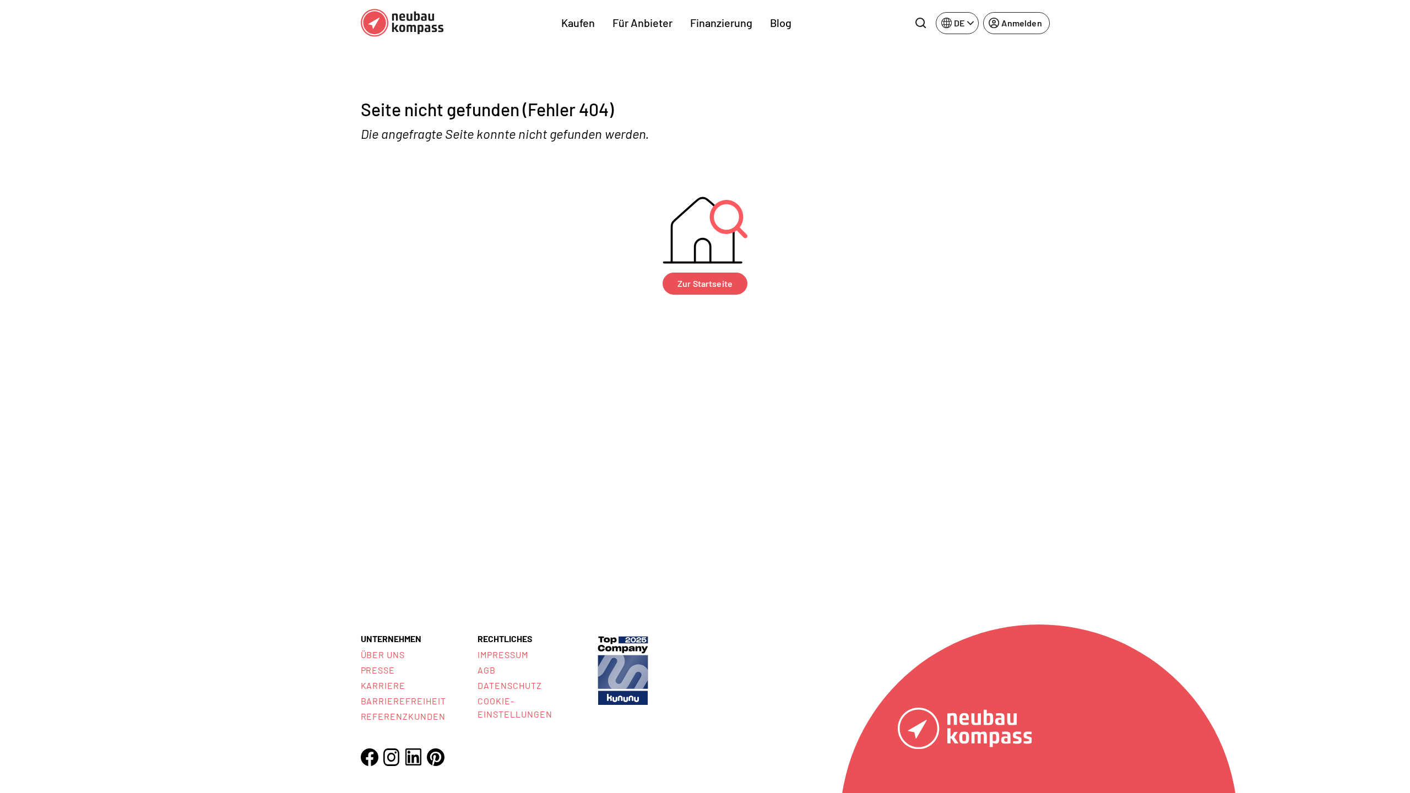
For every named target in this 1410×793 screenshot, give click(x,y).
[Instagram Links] (391, 757)
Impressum (503, 654)
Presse (378, 670)
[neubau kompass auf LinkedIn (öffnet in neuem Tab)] (413, 757)
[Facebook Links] (369, 757)
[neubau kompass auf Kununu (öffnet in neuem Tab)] (623, 669)
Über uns (383, 654)
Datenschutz (510, 685)
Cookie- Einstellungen (515, 707)
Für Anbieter (642, 22)
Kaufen (578, 22)
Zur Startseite (705, 283)
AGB (487, 670)
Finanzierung (721, 22)
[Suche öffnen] (920, 23)
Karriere (383, 685)
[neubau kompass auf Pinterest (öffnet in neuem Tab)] (435, 757)
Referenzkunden (403, 716)
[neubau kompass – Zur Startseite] (402, 23)
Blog (780, 22)
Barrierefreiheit (403, 701)
